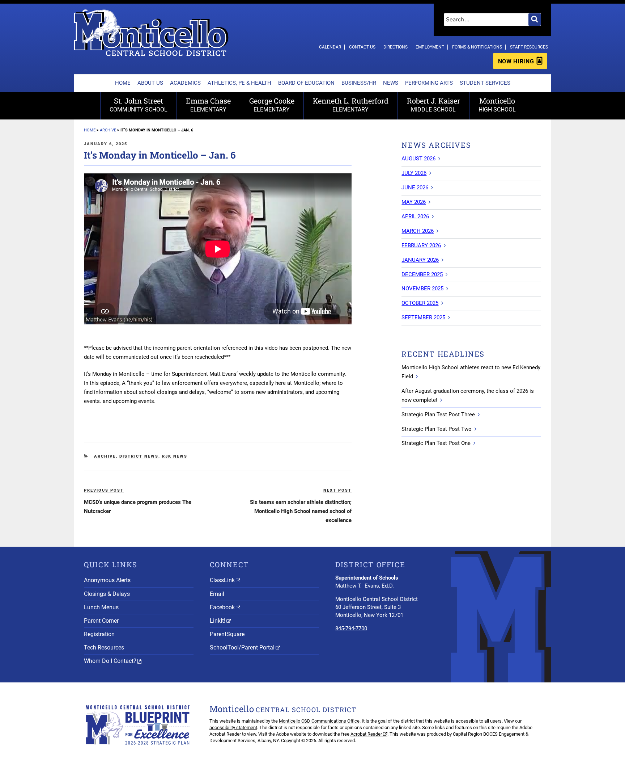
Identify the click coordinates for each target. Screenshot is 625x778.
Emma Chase (208, 104)
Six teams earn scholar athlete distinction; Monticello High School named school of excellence (301, 511)
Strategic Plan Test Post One (436, 443)
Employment (430, 47)
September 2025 (423, 317)
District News (138, 456)
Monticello (497, 104)
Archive (105, 456)
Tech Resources (104, 647)
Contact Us (362, 47)
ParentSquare (227, 634)
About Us (150, 83)
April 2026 (415, 216)
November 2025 (422, 288)
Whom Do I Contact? (110, 660)
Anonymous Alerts (107, 580)
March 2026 (417, 231)
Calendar (330, 47)
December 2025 (422, 274)
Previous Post (104, 490)
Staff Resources (529, 47)
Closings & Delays (107, 593)
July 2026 (413, 173)
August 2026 (418, 158)
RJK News (174, 456)
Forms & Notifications (477, 47)
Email (217, 593)
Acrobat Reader (366, 734)
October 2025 (419, 303)
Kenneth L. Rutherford (350, 104)
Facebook (222, 607)
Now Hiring (516, 61)
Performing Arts (429, 83)
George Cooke (271, 104)
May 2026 (413, 202)
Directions (395, 47)
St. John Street (138, 104)
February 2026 (421, 245)
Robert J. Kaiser (433, 104)
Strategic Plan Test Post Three (438, 414)
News (390, 83)
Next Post (337, 490)
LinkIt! (217, 620)
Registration (99, 634)
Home (123, 83)
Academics (185, 83)
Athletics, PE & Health (239, 83)
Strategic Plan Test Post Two (436, 429)
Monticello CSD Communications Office (319, 721)
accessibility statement (233, 727)
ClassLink (222, 580)
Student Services (485, 83)
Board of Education (306, 83)
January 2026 (420, 260)
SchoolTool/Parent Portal (242, 647)
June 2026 (414, 187)
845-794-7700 (351, 628)
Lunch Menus (101, 607)
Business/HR (358, 83)
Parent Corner (101, 620)
